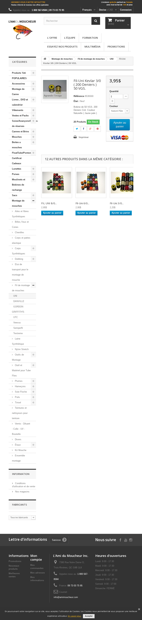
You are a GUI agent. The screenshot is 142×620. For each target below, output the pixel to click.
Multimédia (92, 46)
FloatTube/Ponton (21, 153)
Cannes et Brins (20, 131)
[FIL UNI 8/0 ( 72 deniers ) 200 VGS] (56, 182)
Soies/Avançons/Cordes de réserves (24, 123)
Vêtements (17, 110)
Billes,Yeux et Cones (20, 224)
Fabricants (19, 504)
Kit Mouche (20, 450)
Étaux (17, 445)
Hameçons (20, 386)
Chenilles (19, 232)
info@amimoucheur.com (66, 597)
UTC (15, 317)
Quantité (113, 91)
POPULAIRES (19, 78)
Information (20, 474)
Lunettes (16, 168)
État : (76, 101)
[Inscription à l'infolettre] (71, 3)
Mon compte (36, 558)
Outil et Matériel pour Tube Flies (21, 370)
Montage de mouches (18, 203)
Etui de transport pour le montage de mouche (20, 272)
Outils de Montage (18, 357)
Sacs (14, 195)
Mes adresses (37, 572)
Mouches (17, 137)
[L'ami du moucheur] (22, 29)
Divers (17, 439)
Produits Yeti (19, 73)
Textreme (18, 333)
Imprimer (84, 137)
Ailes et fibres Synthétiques (20, 214)
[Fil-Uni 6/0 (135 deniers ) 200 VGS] (91, 182)
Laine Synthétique (18, 341)
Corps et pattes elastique (21, 240)
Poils (17, 397)
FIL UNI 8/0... (49, 203)
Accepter (89, 616)
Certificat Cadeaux (16, 161)
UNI (15, 296)
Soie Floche (20, 391)
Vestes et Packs (20, 115)
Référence (79, 96)
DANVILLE (18, 301)
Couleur (114, 106)
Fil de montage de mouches (21, 288)
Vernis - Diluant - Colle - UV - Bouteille (21, 428)
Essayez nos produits (62, 46)
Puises (15, 174)
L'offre (52, 37)
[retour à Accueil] (45, 59)
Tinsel (17, 402)
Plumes (18, 381)
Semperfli (18, 328)
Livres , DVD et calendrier (20, 102)
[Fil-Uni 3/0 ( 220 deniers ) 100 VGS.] (125, 182)
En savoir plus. (74, 616)
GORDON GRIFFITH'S (18, 309)
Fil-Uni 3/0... (116, 203)
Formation (90, 37)
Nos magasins (21, 491)
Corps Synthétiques (18, 251)
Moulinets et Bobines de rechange (18, 184)
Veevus (17, 322)
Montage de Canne (18, 92)
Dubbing (18, 259)
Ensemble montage (18, 458)
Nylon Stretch (21, 349)
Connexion (126, 9)
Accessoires (18, 83)
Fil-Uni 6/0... (82, 203)
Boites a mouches (17, 145)
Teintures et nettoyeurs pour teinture (20, 413)
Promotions (116, 46)
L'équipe (69, 37)
